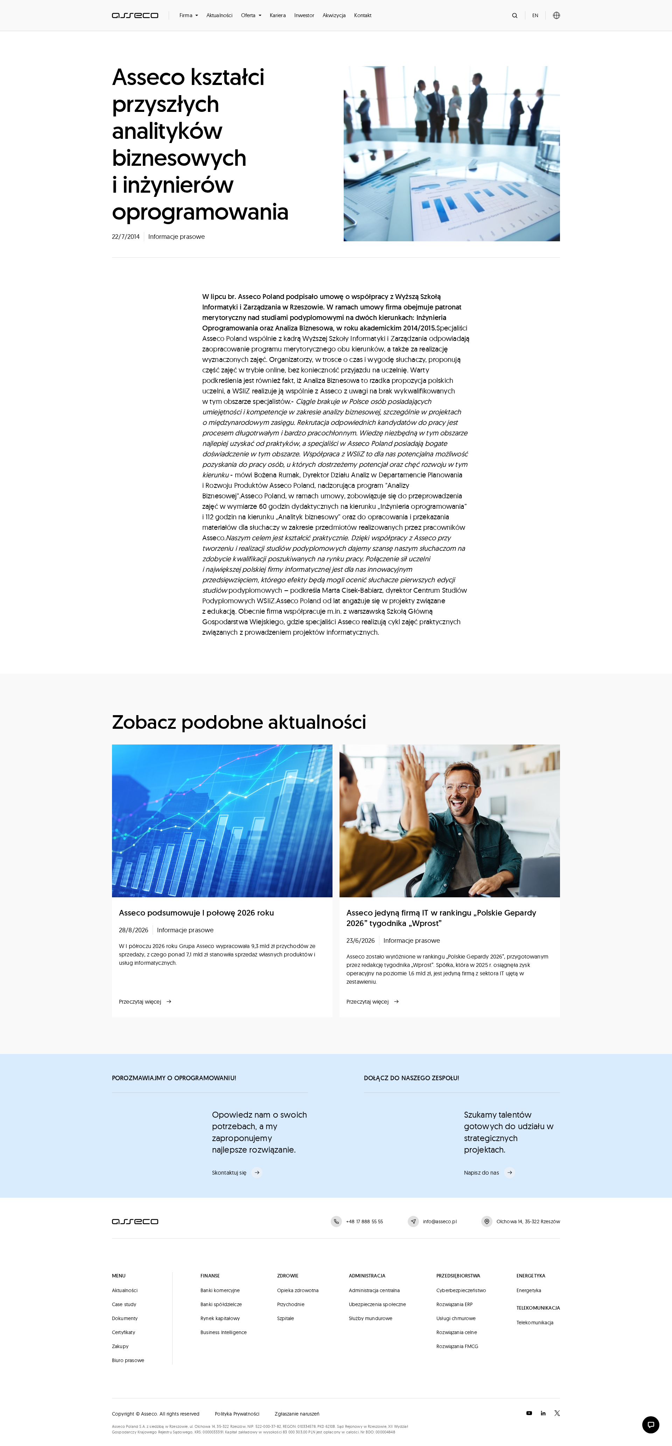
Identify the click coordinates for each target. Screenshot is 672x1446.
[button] (189, 15)
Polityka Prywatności (237, 1414)
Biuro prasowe (128, 1360)
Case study (124, 1304)
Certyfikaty (123, 1332)
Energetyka (529, 1290)
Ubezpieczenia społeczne (377, 1304)
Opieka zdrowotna (298, 1290)
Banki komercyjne (220, 1290)
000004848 (385, 1432)
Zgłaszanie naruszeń (297, 1414)
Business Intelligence (224, 1332)
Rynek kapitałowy (220, 1318)
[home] (135, 15)
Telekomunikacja (535, 1322)
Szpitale (285, 1318)
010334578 (306, 1426)
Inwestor (304, 15)
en (535, 15)
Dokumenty (125, 1318)
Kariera (278, 15)
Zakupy (120, 1346)
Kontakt (362, 15)
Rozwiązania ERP (454, 1304)
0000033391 (213, 1432)
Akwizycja (334, 15)
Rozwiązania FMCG (457, 1346)
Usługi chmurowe (456, 1318)
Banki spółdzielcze (221, 1304)
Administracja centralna (374, 1290)
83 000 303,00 (295, 1432)
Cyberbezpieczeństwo (461, 1290)
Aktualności (219, 15)
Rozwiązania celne (456, 1332)
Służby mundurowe (371, 1318)
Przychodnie (290, 1304)
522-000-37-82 (268, 1426)
